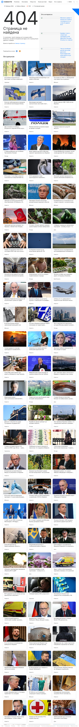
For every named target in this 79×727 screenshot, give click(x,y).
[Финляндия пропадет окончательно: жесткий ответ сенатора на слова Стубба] (39, 97)
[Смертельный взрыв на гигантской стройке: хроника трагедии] (14, 613)
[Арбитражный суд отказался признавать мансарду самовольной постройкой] (64, 711)
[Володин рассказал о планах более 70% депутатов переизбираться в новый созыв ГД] (64, 613)
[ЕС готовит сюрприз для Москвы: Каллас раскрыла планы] (39, 514)
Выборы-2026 (10, 6)
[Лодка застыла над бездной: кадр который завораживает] (39, 391)
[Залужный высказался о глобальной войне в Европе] (39, 539)
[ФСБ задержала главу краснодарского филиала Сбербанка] (39, 170)
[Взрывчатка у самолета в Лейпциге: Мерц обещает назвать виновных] (39, 613)
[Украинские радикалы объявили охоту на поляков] (14, 662)
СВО (29, 6)
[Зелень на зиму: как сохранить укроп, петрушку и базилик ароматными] (64, 269)
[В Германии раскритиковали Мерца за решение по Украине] (14, 465)
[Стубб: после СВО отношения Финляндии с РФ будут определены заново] (14, 514)
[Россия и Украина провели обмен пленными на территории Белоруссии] (39, 318)
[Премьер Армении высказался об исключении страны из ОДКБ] (14, 293)
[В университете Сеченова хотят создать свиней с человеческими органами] (64, 195)
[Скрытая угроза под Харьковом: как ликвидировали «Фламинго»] (64, 244)
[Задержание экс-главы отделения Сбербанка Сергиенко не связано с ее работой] (64, 637)
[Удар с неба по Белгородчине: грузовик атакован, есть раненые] (64, 564)
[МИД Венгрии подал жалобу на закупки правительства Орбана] (39, 367)
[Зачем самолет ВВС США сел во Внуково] (64, 97)
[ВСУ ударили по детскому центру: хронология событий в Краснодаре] (14, 588)
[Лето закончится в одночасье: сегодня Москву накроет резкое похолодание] (64, 318)
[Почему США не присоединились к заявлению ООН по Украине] (39, 490)
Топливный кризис (39, 6)
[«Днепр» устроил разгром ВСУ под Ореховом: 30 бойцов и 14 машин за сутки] (14, 195)
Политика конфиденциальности (48, 725)
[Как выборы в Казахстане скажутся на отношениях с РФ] (64, 588)
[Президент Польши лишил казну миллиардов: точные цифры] (14, 711)
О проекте (23, 725)
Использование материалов (63, 725)
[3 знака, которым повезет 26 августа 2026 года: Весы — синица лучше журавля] (14, 441)
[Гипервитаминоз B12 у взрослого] (39, 588)
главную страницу (20, 43)
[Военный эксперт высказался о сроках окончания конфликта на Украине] (64, 170)
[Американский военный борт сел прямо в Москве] (39, 72)
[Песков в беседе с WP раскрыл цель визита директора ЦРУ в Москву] (64, 514)
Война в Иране (21, 6)
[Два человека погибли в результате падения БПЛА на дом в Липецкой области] (14, 121)
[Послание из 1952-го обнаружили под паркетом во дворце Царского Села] (64, 72)
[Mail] (2, 2)
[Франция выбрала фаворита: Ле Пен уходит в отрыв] (64, 342)
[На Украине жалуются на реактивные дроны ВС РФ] (39, 244)
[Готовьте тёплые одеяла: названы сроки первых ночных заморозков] (39, 219)
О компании (7, 725)
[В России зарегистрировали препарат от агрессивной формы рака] (14, 490)
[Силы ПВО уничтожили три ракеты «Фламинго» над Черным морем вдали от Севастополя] (14, 367)
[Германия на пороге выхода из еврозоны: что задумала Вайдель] (39, 441)
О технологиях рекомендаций (33, 725)
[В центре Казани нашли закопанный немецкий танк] (14, 318)
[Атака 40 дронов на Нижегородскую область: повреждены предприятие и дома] (14, 539)
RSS (19, 725)
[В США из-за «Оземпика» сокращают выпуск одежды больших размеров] (39, 686)
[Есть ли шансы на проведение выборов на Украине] (14, 637)
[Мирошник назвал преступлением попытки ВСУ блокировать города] (14, 391)
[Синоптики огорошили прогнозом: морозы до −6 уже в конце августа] (64, 441)
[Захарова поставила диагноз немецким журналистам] (39, 342)
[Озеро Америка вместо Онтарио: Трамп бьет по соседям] (14, 686)
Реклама (13, 725)
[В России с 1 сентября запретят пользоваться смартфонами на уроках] (14, 170)
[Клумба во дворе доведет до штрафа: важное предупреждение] (39, 416)
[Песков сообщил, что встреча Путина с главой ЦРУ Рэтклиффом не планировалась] (39, 293)
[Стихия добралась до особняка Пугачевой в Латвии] (14, 146)
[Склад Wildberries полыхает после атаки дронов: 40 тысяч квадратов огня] (64, 146)
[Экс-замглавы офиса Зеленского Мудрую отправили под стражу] (64, 367)
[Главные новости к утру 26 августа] (64, 121)
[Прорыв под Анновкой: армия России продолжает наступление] (39, 465)
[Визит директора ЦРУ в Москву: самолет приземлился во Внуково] (39, 146)
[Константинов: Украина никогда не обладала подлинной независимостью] (64, 662)
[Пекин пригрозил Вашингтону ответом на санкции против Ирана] (39, 637)
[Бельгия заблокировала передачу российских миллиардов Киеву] (14, 97)
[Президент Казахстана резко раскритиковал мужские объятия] (39, 195)
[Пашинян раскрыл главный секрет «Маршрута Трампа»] (64, 490)
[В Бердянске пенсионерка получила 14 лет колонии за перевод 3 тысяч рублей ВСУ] (64, 686)
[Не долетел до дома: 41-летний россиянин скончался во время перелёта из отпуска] (14, 269)
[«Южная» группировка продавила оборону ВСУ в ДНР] (14, 564)
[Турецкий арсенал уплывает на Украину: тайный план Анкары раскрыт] (14, 219)
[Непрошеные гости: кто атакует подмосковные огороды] (39, 269)
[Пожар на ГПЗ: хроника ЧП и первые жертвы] (39, 711)
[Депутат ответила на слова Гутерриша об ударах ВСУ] (14, 416)
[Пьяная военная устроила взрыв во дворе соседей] (39, 121)
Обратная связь (74, 725)
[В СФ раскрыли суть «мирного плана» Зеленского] (39, 662)
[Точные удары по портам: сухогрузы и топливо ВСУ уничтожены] (14, 342)
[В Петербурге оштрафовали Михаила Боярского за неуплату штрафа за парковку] (64, 539)
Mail (2, 725)
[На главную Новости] (7, 2)
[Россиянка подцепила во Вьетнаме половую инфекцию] (14, 72)
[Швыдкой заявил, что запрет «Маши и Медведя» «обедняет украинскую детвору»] (64, 465)
